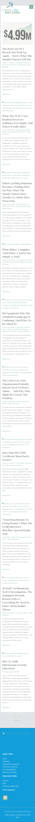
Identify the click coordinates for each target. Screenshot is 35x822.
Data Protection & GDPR (10, 329)
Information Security (10, 767)
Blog (4, 783)
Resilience (6, 761)
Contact (5, 781)
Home (5, 759)
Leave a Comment (8, 63)
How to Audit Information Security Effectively (14, 665)
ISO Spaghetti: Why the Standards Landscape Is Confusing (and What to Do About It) (16, 318)
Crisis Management (9, 769)
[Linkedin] (5, 797)
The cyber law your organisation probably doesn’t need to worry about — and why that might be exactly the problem (16, 389)
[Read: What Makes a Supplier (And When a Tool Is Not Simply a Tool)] (16, 244)
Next (17, 720)
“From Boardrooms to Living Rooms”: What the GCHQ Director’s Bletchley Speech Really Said (17, 527)
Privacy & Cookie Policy (11, 786)
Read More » (6, 94)
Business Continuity (23, 63)
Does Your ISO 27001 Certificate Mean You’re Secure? (16, 456)
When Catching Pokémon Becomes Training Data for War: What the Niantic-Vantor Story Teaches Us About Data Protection (17, 192)
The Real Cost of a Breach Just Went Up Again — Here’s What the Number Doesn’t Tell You (17, 54)
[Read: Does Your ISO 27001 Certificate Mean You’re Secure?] (17, 443)
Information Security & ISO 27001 (13, 65)
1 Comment (6, 537)
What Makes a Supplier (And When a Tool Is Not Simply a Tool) (16, 253)
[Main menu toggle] (31, 7)
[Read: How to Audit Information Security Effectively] (17, 655)
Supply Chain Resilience (18, 262)
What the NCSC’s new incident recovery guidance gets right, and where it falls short (17, 121)
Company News (21, 613)
